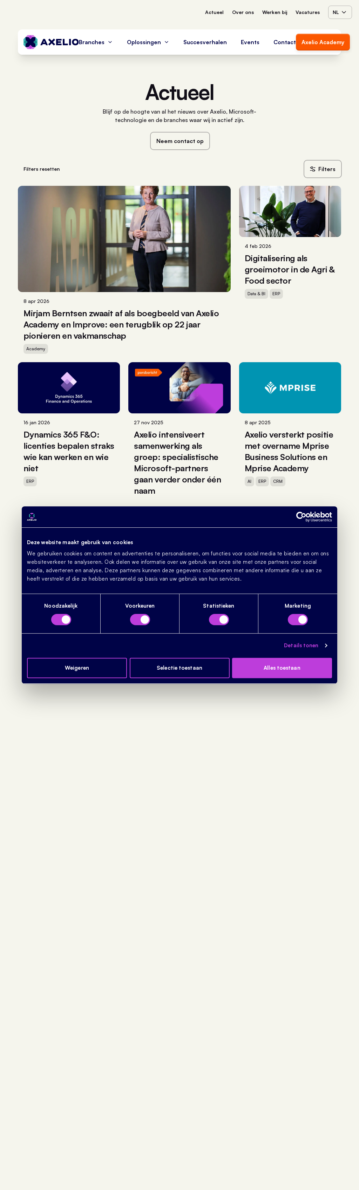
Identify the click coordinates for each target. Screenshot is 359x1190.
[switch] (140, 619)
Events (250, 42)
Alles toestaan (282, 667)
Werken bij (274, 12)
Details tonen (301, 645)
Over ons (243, 12)
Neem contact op (180, 140)
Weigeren (77, 667)
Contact (284, 42)
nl (336, 12)
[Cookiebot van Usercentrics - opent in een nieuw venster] (301, 517)
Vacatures (308, 12)
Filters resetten (41, 169)
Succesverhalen (205, 42)
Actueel (214, 12)
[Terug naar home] (51, 42)
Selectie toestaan (179, 667)
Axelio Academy (323, 42)
